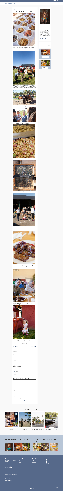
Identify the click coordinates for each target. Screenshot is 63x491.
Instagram (48, 459)
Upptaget (26, 85)
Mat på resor (27, 427)
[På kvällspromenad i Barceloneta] (38, 419)
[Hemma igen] (25, 419)
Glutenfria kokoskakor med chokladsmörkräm (8, 472)
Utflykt (19, 9)
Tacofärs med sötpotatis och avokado (10, 478)
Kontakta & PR (34, 462)
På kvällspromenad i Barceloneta (38, 429)
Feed (48, 463)
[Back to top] (57, 488)
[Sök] (57, 3)
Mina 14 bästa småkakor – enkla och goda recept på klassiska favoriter (10, 467)
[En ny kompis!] (11, 419)
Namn (14, 390)
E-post (14, 393)
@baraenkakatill (11, 439)
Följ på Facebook (45, 67)
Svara (13, 354)
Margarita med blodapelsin (8, 480)
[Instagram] (53, 0)
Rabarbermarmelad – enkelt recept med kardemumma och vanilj (10, 461)
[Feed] (57, 0)
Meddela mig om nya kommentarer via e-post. (19, 396)
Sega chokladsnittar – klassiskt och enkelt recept (10, 469)
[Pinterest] (55, 0)
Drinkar (20, 462)
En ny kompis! (11, 429)
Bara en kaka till (39, 439)
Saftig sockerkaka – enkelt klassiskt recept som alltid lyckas (11, 475)
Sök (40, 44)
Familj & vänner (15, 9)
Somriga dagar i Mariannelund (51, 429)
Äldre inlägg (16, 346)
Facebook (48, 460)
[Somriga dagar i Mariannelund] (51, 419)
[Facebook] (54, 0)
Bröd (19, 460)
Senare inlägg (33, 346)
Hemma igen (24, 429)
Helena (15, 371)
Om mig (33, 460)
